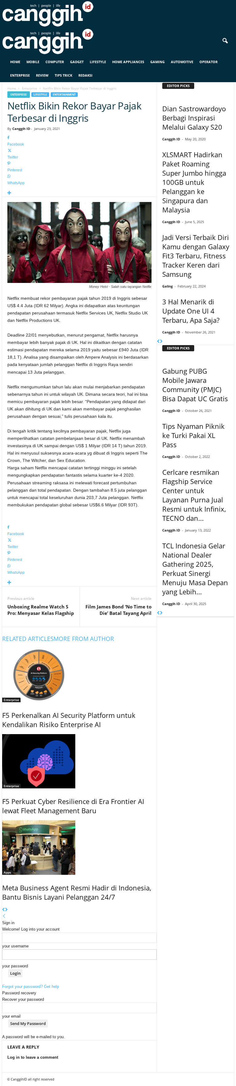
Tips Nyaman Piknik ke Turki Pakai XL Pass (193, 435)
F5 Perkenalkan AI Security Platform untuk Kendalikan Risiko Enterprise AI (69, 720)
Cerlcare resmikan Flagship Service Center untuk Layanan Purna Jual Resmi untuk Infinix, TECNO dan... (194, 495)
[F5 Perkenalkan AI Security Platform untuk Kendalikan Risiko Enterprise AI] (79, 675)
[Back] (4, 916)
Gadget (77, 61)
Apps (7, 872)
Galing (167, 286)
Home (15, 61)
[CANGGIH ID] (118, 41)
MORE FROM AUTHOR (83, 639)
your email (11, 1016)
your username (15, 946)
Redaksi (85, 75)
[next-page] (6, 910)
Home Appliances (128, 61)
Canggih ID (21, 128)
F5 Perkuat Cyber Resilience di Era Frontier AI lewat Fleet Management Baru (73, 806)
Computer (54, 61)
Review (42, 75)
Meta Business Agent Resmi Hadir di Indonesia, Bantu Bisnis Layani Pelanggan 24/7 (76, 892)
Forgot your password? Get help (30, 986)
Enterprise (20, 75)
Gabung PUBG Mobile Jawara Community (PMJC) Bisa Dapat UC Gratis (195, 384)
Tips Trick (63, 75)
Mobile (32, 61)
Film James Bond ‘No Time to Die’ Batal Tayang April (118, 610)
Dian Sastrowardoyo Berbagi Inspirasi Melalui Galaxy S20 (194, 117)
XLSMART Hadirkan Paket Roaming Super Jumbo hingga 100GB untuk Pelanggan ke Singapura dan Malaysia (194, 182)
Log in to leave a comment (32, 1057)
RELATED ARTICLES (27, 639)
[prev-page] (3, 910)
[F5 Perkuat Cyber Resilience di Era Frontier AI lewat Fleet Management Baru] (79, 761)
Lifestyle (98, 61)
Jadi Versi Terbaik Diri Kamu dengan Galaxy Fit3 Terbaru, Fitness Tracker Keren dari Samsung (195, 256)
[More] (79, 193)
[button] (225, 41)
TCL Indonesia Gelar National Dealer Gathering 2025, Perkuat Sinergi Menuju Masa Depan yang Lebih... (195, 568)
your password (15, 966)
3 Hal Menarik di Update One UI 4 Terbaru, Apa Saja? (190, 311)
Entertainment (64, 95)
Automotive (182, 61)
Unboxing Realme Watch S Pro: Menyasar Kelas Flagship (40, 610)
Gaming (157, 61)
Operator (208, 61)
